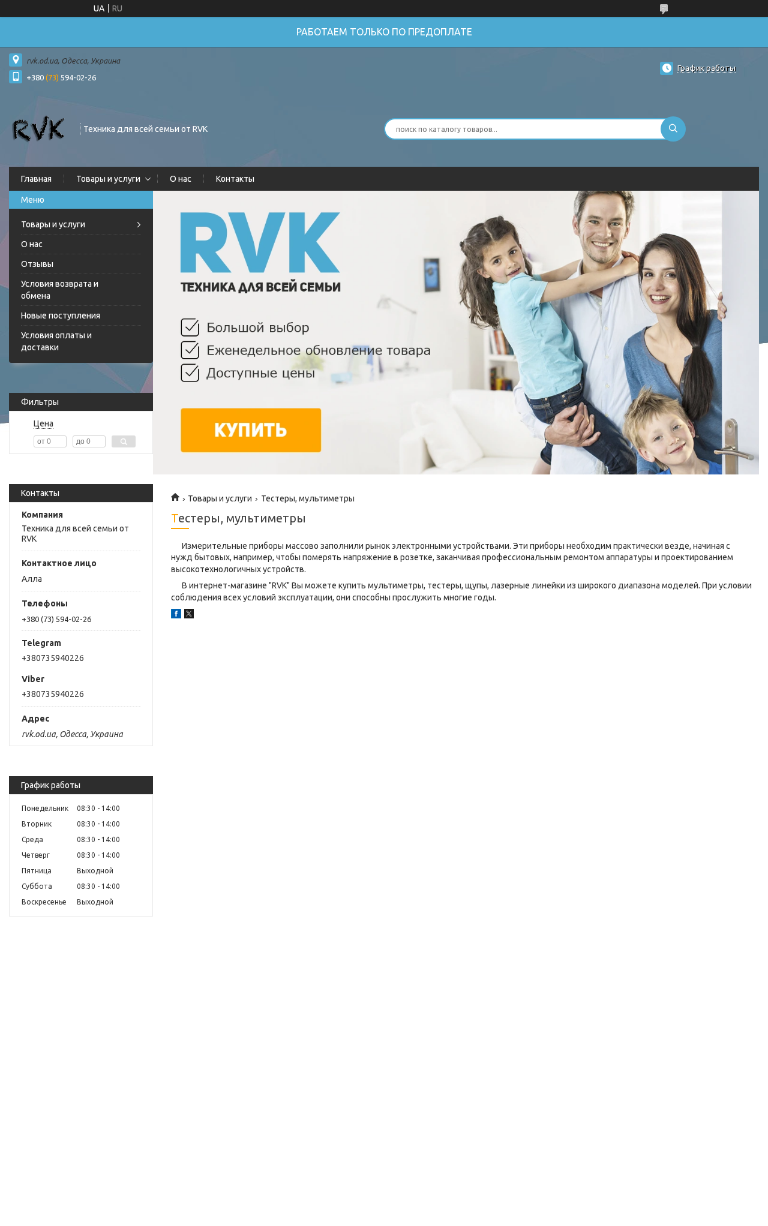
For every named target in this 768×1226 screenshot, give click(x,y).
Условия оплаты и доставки (56, 341)
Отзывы (37, 264)
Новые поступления (60, 315)
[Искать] (673, 129)
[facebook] (176, 615)
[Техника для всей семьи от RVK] (39, 128)
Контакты (235, 179)
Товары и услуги (108, 179)
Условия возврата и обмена (59, 290)
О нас (180, 179)
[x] (189, 615)
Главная (36, 179)
